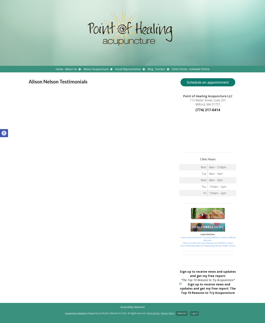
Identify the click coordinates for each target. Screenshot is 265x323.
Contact (160, 69)
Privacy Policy (167, 313)
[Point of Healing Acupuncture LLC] (132, 33)
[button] (4, 133)
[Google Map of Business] (207, 131)
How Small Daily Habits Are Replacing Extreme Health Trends (208, 245)
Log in (194, 313)
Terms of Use (153, 313)
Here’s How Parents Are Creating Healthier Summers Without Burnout (208, 239)
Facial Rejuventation (128, 69)
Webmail (181, 313)
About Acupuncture (96, 69)
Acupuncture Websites (75, 313)
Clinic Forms (179, 69)
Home (59, 69)
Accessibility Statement (133, 307)
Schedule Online (199, 69)
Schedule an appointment (208, 82)
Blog (150, 69)
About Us (71, 69)
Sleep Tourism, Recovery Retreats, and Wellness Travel (207, 243)
